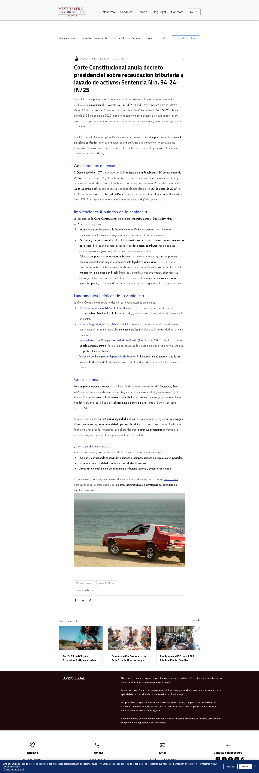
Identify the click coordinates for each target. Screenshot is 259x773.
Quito (26, 760)
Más (149, 38)
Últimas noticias (67, 38)
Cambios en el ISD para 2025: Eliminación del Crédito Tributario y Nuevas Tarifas (177, 658)
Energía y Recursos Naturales (127, 38)
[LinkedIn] (218, 759)
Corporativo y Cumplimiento (94, 38)
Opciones (230, 766)
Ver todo (196, 620)
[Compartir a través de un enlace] (90, 600)
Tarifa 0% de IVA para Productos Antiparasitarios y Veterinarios (80, 658)
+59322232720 (98, 759)
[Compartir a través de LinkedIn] (82, 600)
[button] (164, 38)
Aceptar (245, 766)
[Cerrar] (255, 766)
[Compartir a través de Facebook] (75, 600)
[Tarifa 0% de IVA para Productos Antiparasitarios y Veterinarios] (81, 638)
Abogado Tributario (106, 582)
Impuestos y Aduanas (84, 590)
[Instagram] (230, 759)
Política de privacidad (14, 769)
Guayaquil (36, 760)
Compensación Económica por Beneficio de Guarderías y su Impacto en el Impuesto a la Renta (129, 658)
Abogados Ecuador (84, 582)
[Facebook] (224, 759)
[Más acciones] (183, 58)
